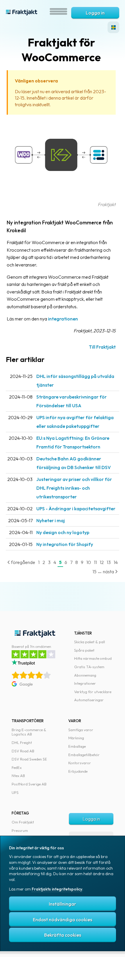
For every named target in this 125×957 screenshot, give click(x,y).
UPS (15, 792)
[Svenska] (113, 27)
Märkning (76, 738)
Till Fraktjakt (102, 347)
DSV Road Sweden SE (29, 759)
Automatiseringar (89, 700)
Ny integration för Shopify (64, 544)
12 (102, 562)
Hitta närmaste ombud (93, 658)
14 (116, 562)
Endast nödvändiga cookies (62, 919)
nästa (109, 571)
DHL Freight (22, 742)
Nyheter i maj (50, 520)
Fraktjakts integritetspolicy (57, 889)
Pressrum (20, 830)
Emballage (77, 746)
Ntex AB (18, 775)
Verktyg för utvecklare (92, 691)
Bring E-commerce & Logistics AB (29, 732)
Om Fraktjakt (23, 822)
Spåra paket (84, 650)
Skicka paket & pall (89, 641)
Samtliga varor (80, 729)
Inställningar (62, 904)
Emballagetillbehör (84, 754)
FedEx (17, 767)
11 (95, 562)
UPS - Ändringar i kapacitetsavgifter (75, 508)
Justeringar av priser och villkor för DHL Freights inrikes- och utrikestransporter (74, 488)
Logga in (95, 13)
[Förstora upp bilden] (61, 197)
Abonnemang (85, 675)
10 (88, 562)
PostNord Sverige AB (29, 784)
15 (94, 571)
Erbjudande (78, 771)
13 (109, 562)
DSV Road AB (23, 751)
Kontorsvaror (79, 762)
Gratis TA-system (89, 666)
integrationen (63, 319)
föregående (22, 562)
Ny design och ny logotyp (62, 532)
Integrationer (85, 683)
